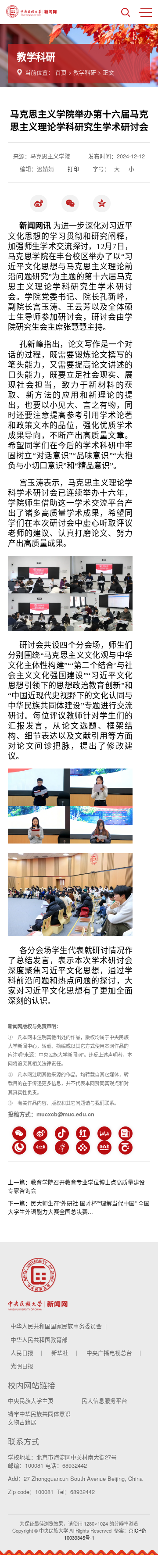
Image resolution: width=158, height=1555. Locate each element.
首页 (61, 72)
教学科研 (84, 72)
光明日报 (22, 1366)
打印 (73, 168)
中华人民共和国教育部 (39, 1339)
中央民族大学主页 (31, 1400)
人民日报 (22, 1352)
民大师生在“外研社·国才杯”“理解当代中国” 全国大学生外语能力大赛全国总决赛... (79, 1207)
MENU (145, 12)
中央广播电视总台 (109, 1352)
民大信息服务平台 (104, 1400)
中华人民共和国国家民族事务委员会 (56, 1326)
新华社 (59, 1352)
